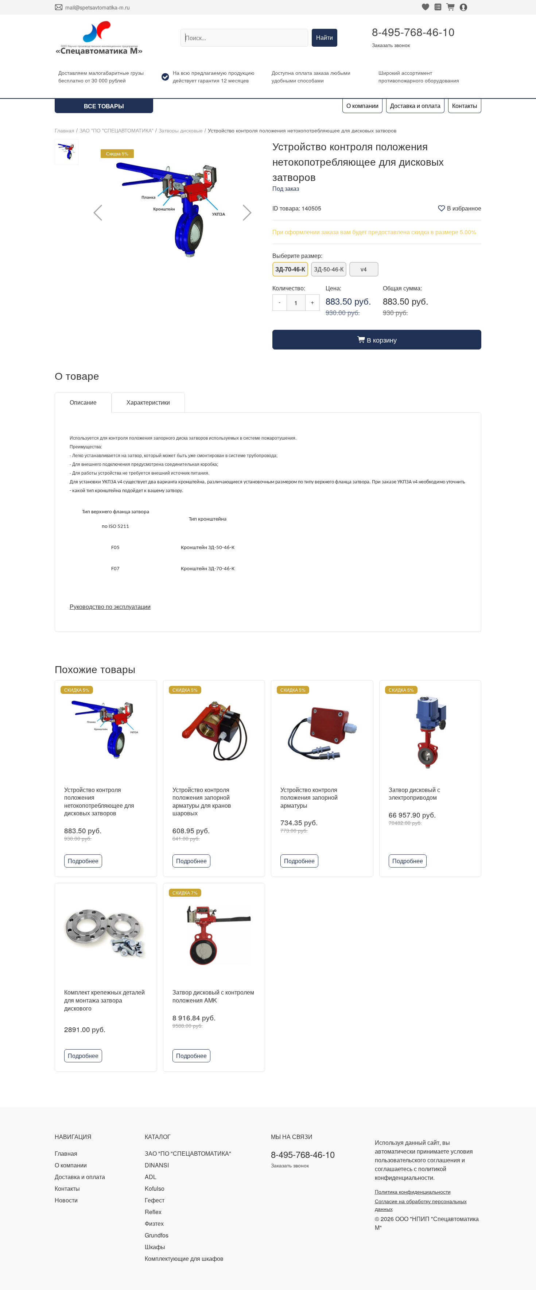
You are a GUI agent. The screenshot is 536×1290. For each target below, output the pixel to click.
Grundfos (156, 1235)
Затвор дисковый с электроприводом (414, 793)
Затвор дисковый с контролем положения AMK (213, 996)
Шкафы (155, 1247)
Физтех (154, 1223)
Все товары (104, 106)
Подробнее (83, 861)
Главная (64, 130)
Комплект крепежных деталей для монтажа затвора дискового (104, 1000)
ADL (150, 1177)
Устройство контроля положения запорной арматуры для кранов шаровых (201, 801)
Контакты (464, 105)
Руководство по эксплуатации (110, 606)
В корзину (377, 339)
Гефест (154, 1200)
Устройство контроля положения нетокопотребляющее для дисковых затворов (99, 801)
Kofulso (154, 1188)
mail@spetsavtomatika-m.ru (97, 7)
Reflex (153, 1212)
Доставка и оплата (415, 105)
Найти (324, 37)
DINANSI (157, 1165)
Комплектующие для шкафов (184, 1258)
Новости (66, 1200)
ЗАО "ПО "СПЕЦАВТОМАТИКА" (116, 130)
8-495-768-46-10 (413, 31)
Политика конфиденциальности (413, 1191)
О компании (362, 105)
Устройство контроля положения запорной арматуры (309, 797)
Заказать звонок (391, 45)
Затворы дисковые (181, 130)
